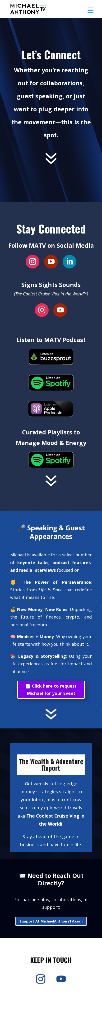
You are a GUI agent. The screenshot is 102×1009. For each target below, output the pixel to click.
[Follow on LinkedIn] (69, 261)
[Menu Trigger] (90, 10)
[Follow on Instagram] (32, 261)
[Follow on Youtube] (51, 261)
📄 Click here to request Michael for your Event (51, 689)
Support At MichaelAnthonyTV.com (51, 921)
